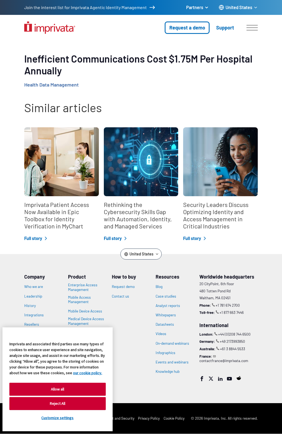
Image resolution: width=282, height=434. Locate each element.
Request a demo (187, 28)
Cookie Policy (174, 418)
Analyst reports (168, 305)
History (30, 305)
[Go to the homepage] (49, 27)
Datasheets (165, 324)
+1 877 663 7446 (231, 312)
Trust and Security (119, 418)
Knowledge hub (168, 371)
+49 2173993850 (232, 341)
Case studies (166, 296)
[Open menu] (252, 28)
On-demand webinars (172, 343)
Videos (161, 333)
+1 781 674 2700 (228, 305)
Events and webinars (172, 362)
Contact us (120, 296)
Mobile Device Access (85, 311)
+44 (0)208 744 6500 (234, 334)
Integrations (34, 315)
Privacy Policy (149, 418)
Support (225, 28)
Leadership (33, 296)
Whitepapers (166, 315)
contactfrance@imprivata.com (223, 360)
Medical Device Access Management (86, 321)
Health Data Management (51, 85)
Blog (159, 286)
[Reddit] (239, 378)
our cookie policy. (87, 372)
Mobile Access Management (79, 299)
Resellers (31, 324)
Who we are (33, 286)
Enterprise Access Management (82, 287)
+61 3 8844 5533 (232, 348)
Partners (194, 7)
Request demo (123, 286)
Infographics (165, 353)
